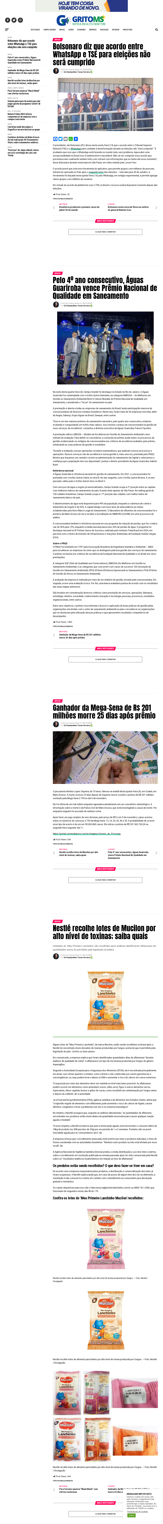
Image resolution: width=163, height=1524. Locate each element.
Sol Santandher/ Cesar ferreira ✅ (78, 72)
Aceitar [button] (131, 1515)
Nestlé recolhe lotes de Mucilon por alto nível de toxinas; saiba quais (24, 81)
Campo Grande (49, 30)
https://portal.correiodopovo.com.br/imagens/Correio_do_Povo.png (86, 794)
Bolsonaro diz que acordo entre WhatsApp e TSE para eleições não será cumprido (22, 44)
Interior (115, 30)
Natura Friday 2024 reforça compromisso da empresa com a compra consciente (22, 117)
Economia (81, 30)
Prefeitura (127, 30)
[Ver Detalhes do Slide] (81, 6)
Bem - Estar (12, 111)
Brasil (62, 30)
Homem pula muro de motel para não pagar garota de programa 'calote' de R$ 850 (24, 104)
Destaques (35, 30)
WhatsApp (76, 148)
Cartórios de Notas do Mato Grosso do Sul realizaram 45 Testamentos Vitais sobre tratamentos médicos (23, 140)
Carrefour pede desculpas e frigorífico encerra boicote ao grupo (24, 128)
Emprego (93, 30)
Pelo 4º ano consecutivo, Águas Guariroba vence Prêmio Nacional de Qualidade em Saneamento (24, 60)
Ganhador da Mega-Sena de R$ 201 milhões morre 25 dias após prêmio (23, 71)
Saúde (71, 30)
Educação (104, 30)
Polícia (15, 98)
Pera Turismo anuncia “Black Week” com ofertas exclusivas (24, 92)
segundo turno (96, 172)
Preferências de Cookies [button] (137, 1511)
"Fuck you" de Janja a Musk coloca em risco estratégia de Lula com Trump (23, 153)
